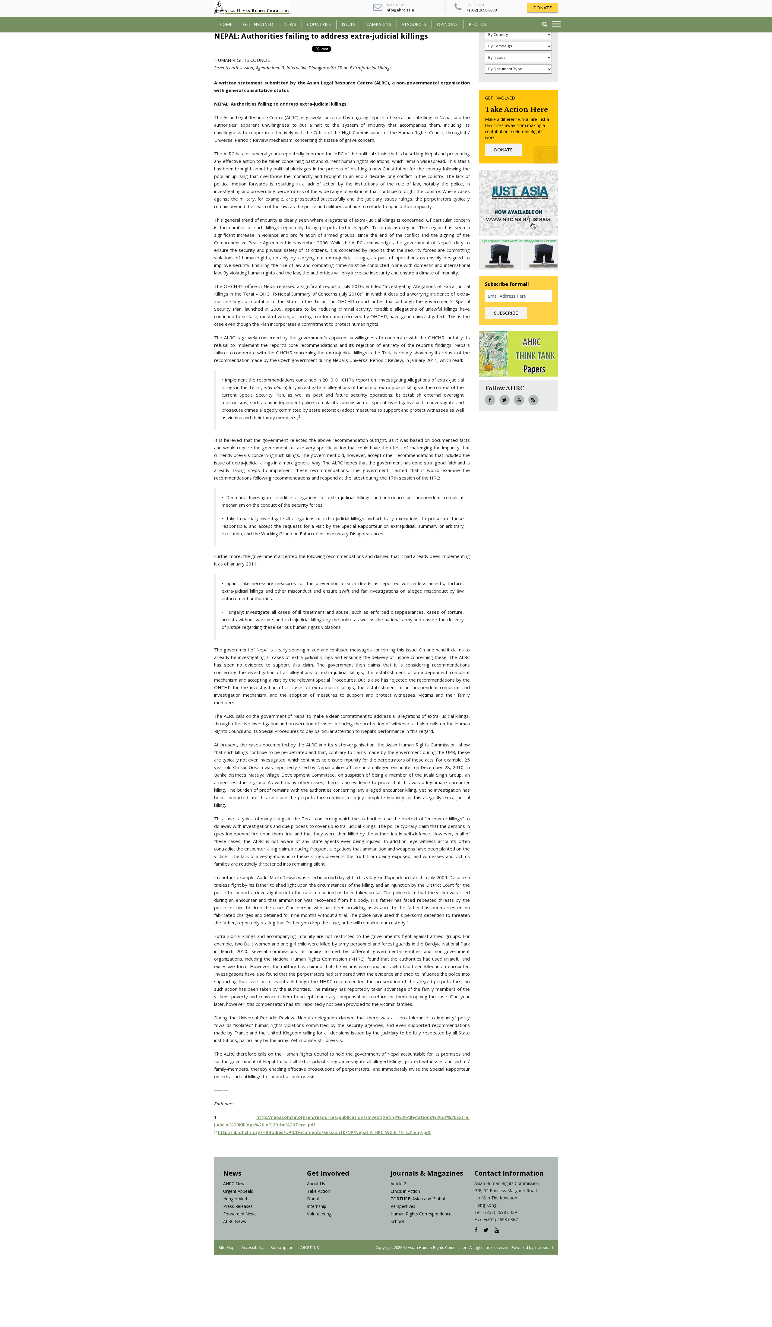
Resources (414, 24)
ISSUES (349, 24)
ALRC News (234, 1221)
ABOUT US (309, 1247)
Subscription (282, 1247)
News (290, 24)
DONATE (542, 8)
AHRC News (235, 1183)
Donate (314, 1199)
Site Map (227, 1247)
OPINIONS (447, 24)
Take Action (318, 1191)
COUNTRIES (319, 24)
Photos (477, 24)
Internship (316, 1206)
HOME (226, 24)
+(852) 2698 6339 (482, 10)
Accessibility (253, 1247)
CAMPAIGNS (378, 24)
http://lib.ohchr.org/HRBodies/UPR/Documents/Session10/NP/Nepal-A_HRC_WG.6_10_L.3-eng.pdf (324, 1132)
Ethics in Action (405, 1191)
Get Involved (258, 24)
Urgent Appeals (238, 1191)
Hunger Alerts (236, 1199)
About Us (316, 1183)
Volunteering (319, 1214)
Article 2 (398, 1183)
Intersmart (543, 1247)
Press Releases (238, 1206)
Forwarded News (240, 1214)
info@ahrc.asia (399, 10)
